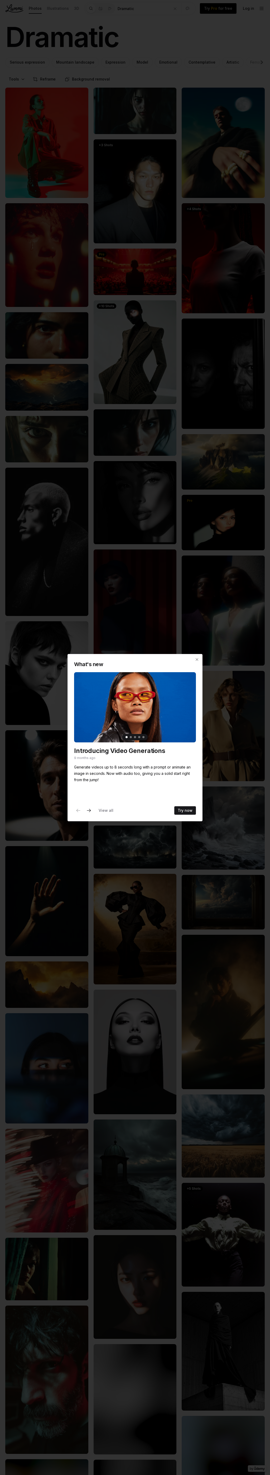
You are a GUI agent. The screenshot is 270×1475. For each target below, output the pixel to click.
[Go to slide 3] (135, 737)
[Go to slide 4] (139, 737)
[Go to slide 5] (143, 737)
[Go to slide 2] (131, 737)
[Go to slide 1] (127, 737)
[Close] (197, 659)
